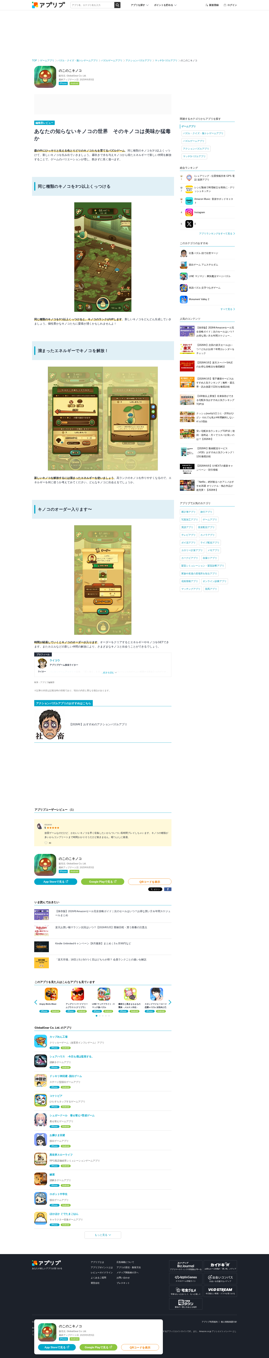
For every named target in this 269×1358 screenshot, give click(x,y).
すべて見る (226, 309)
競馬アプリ (211, 589)
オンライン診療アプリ (215, 581)
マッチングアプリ (190, 589)
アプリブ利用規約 (210, 1322)
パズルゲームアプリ (111, 60)
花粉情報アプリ (189, 581)
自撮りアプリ (210, 558)
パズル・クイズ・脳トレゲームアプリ (77, 60)
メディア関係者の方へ (128, 1272)
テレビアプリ (188, 535)
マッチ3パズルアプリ (166, 60)
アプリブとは (97, 1262)
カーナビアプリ (189, 558)
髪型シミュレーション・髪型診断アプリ (202, 565)
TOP (34, 60)
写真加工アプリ (189, 519)
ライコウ (55, 660)
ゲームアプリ (47, 60)
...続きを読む (108, 672)
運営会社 (95, 1283)
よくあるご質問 (98, 1277)
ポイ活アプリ (188, 542)
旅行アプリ (206, 511)
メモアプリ (213, 550)
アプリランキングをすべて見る (215, 233)
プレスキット (123, 1283)
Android (74, 83)
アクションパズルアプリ (139, 60)
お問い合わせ (123, 1277)
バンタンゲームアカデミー (63, 672)
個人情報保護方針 (229, 1322)
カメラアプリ (207, 535)
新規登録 (214, 5)
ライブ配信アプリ (209, 542)
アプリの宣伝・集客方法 (129, 1267)
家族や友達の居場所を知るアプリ (199, 573)
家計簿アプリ (188, 511)
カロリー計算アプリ (192, 550)
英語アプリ (187, 527)
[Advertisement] (102, 776)
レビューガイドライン (102, 1272)
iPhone (63, 83)
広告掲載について (125, 1262)
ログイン (232, 5)
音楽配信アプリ (206, 527)
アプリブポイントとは (102, 1267)
